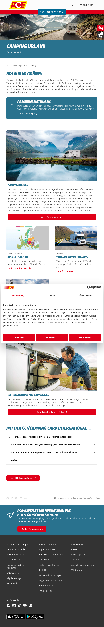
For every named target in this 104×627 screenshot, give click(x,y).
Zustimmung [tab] (18, 295)
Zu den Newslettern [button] (31, 529)
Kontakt (42, 570)
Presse (74, 549)
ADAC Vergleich (13, 573)
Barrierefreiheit (46, 585)
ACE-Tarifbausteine (15, 554)
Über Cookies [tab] (85, 295)
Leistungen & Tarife (15, 549)
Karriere (75, 559)
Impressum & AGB (47, 549)
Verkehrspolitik (78, 554)
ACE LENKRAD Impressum (51, 554)
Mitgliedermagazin (15, 578)
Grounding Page (46, 591)
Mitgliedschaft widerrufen (51, 580)
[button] (27, 114)
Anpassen (50, 337)
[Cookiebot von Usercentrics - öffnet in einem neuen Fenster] (89, 288)
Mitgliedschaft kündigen (50, 575)
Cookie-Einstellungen (49, 565)
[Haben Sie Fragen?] (101, 35)
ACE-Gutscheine (78, 570)
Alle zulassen (85, 337)
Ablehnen (19, 337)
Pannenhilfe (12, 583)
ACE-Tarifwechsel (14, 559)
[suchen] (73, 5)
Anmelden (88, 5)
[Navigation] (99, 5)
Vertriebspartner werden (82, 565)
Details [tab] (52, 295)
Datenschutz (44, 559)
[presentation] (28, 257)
